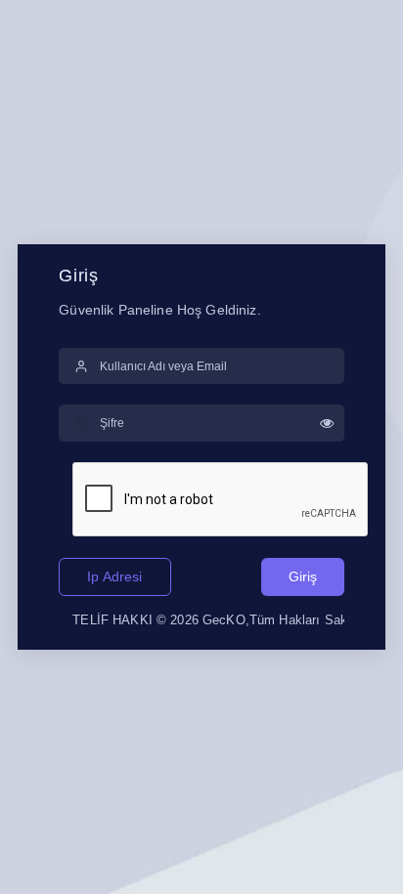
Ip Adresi (114, 576)
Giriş (303, 576)
